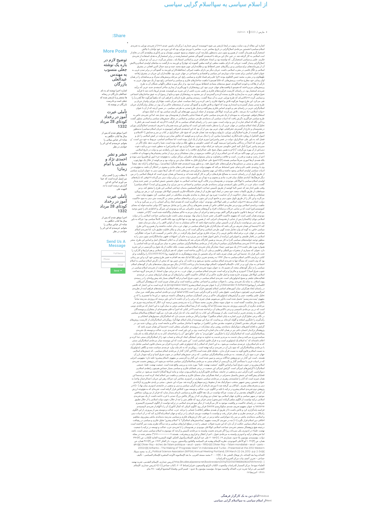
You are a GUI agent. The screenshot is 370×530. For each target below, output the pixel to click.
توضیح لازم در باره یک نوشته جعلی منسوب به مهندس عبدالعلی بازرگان (115, 71)
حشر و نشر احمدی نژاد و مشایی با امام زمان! (115, 161)
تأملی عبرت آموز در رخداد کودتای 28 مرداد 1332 (113, 119)
